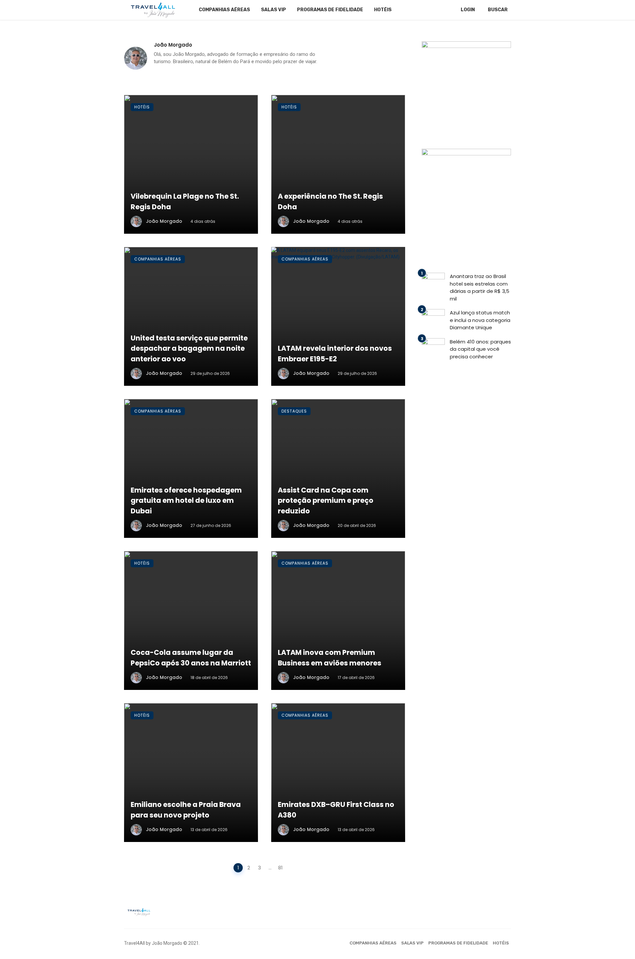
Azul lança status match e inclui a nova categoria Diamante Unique (480, 320)
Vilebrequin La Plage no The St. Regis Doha (185, 201)
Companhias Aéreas (224, 10)
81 (280, 867)
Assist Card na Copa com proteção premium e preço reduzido (325, 500)
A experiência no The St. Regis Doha (330, 201)
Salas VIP (273, 10)
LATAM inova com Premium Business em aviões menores (329, 658)
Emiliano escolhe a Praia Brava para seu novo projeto (186, 810)
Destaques (294, 411)
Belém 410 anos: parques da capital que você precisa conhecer (480, 349)
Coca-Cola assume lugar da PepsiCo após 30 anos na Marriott (191, 658)
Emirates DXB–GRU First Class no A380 (336, 810)
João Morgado (173, 44)
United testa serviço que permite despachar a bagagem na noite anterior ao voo (189, 348)
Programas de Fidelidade (330, 10)
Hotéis (383, 10)
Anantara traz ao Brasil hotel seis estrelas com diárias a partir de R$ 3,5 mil (479, 287)
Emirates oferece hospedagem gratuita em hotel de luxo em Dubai (186, 500)
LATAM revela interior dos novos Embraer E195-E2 (335, 353)
